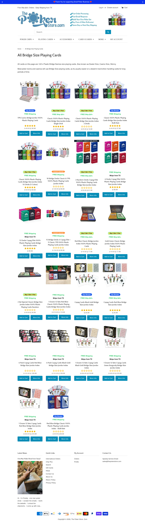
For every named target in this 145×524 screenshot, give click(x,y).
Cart (125, 7)
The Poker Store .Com (79, 519)
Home (19, 49)
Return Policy (50, 480)
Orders (76, 459)
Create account (112, 7)
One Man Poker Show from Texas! (29, 459)
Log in (101, 7)
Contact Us (50, 474)
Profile (76, 462)
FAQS (48, 471)
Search (48, 465)
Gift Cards (49, 468)
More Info (36, 133)
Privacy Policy (51, 483)
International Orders (53, 459)
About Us (49, 477)
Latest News (22, 453)
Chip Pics (49, 462)
